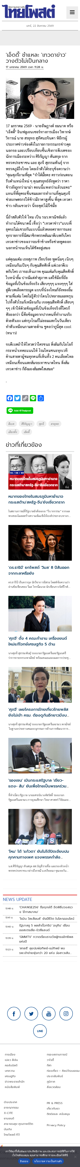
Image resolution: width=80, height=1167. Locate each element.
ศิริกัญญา (26, 423)
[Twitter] (31, 1013)
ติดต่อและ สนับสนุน (58, 1114)
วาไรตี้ (50, 1060)
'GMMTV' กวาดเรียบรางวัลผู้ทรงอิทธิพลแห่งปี (46, 939)
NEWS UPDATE (17, 899)
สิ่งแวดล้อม (54, 1087)
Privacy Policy (56, 1125)
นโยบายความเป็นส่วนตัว (48, 1161)
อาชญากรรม (11, 1108)
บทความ (10, 1071)
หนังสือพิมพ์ (12, 1087)
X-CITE (8, 1113)
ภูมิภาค (51, 1082)
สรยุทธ (55, 423)
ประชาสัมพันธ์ (55, 1076)
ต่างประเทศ (10, 1102)
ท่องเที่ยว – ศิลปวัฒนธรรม (63, 1071)
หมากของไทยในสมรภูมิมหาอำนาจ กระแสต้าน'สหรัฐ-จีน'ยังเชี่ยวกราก (36, 499)
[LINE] (40, 1031)
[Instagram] (66, 1013)
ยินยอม (24, 1161)
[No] (75, 1157)
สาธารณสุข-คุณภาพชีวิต (18, 1124)
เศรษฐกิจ (10, 1076)
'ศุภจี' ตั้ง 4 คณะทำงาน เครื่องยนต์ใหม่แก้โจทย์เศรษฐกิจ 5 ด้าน (37, 641)
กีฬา (49, 1065)
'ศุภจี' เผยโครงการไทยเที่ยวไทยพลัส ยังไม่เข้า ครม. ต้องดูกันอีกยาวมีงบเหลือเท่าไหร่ (38, 715)
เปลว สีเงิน (11, 1060)
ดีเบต (11, 423)
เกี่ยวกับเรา (53, 1109)
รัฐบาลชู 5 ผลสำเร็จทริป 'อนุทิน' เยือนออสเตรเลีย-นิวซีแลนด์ (44, 927)
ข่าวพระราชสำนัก (14, 1082)
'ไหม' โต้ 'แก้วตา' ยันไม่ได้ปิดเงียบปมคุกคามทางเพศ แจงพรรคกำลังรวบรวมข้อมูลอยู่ (38, 857)
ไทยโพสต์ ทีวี (12, 1135)
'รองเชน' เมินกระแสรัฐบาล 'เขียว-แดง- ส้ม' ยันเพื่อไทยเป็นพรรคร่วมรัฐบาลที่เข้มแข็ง (37, 786)
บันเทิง (8, 1129)
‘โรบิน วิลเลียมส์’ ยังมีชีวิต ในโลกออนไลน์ (46, 918)
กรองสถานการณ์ (57, 1055)
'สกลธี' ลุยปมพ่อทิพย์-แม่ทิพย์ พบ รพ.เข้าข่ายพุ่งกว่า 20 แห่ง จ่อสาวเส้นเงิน (44, 950)
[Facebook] (14, 1013)
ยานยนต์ (9, 1118)
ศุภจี (41, 423)
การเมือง (10, 1055)
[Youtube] (48, 1013)
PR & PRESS (55, 1103)
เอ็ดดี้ (27, 432)
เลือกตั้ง (12, 432)
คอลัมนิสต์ (11, 1065)
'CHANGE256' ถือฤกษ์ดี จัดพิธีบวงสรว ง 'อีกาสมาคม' (46, 909)
